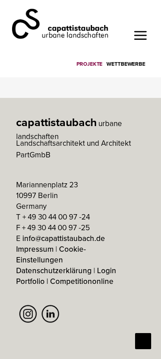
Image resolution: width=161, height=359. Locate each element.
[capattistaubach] (61, 23)
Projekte (89, 64)
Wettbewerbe (125, 64)
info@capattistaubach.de (63, 238)
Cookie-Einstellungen (51, 254)
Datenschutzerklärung (54, 270)
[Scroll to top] (143, 340)
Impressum (35, 249)
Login (106, 270)
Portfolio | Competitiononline (65, 281)
